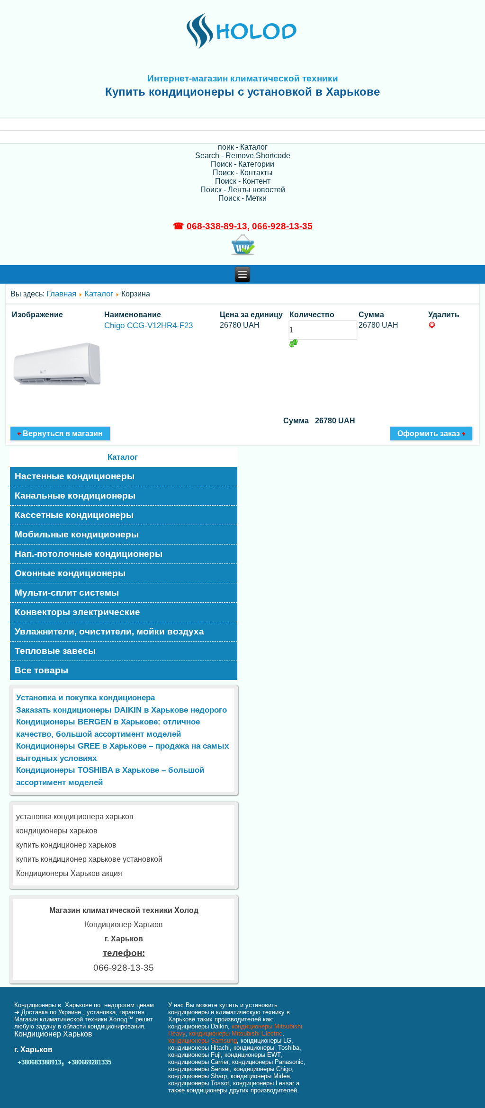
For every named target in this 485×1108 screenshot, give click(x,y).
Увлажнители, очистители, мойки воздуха (109, 631)
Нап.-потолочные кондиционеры (88, 554)
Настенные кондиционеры (75, 476)
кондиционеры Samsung (202, 1040)
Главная (61, 293)
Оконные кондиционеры (70, 573)
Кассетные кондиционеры (74, 515)
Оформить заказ (429, 433)
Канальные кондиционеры (75, 495)
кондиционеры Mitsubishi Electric (235, 1033)
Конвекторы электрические (77, 612)
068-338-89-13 (217, 226)
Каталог (98, 293)
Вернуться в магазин (62, 433)
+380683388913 (39, 1062)
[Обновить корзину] (293, 343)
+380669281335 (89, 1062)
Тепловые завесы (55, 651)
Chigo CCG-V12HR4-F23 (148, 325)
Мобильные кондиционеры (77, 534)
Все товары (41, 670)
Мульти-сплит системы (67, 593)
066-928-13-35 (282, 226)
